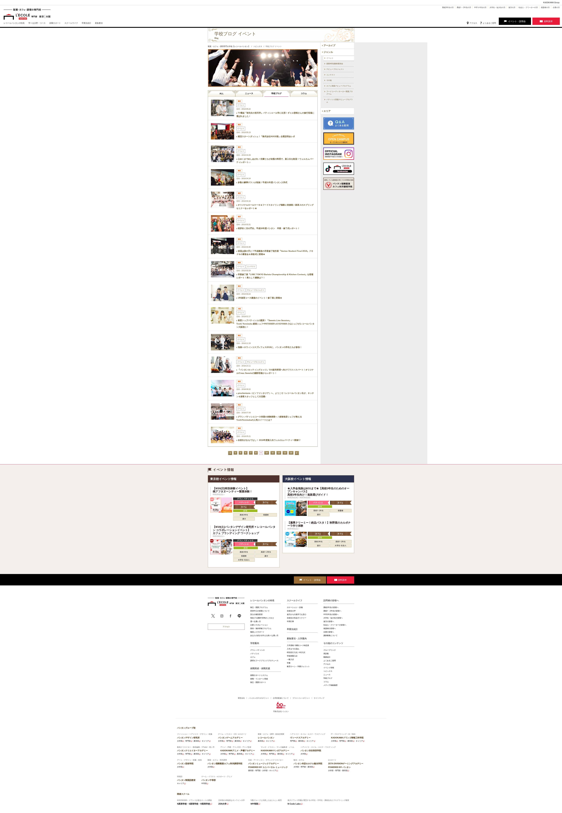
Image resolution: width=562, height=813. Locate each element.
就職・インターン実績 (259, 678)
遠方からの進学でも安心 (296, 614)
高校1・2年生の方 (464, 7)
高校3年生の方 (448, 7)
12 (279, 453)
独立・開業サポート (258, 682)
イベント (329, 58)
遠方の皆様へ (328, 621)
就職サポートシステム (259, 675)
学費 (288, 663)
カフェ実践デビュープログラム (338, 86)
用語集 (326, 653)
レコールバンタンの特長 (262, 600)
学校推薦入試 (292, 656)
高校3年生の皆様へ (331, 607)
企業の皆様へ (328, 632)
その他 (329, 80)
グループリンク (329, 650)
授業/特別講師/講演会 (334, 64)
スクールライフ (294, 600)
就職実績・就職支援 (260, 668)
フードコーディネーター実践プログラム (339, 92)
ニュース (249, 93)
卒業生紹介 (292, 629)
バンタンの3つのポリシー (259, 698)
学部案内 (254, 643)
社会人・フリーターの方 (528, 7)
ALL (222, 93)
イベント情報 (328, 667)
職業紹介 (326, 657)
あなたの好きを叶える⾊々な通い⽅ (264, 635)
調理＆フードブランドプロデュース (264, 660)
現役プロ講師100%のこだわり (262, 618)
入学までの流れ (293, 649)
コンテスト (330, 75)
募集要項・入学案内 (297, 638)
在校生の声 (291, 611)
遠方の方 (511, 7)
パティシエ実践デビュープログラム (339, 100)
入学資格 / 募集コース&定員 (298, 645)
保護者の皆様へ (329, 628)
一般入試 (290, 659)
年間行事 (290, 621)
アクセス (473, 23)
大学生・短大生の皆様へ (333, 618)
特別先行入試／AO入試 (296, 652)
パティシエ (254, 653)
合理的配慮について (281, 698)
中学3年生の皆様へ (331, 614)
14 (291, 453)
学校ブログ (276, 93)
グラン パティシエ (257, 650)
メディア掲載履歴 (330, 685)
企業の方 (556, 7)
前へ (230, 453)
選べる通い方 (255, 621)
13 (285, 453)
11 (273, 453)
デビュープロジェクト (335, 69)
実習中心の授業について (260, 611)
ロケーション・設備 (295, 607)
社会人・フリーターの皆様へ (334, 625)
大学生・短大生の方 (497, 7)
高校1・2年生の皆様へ (332, 611)
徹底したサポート (257, 632)
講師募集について (330, 635)
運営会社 (241, 698)
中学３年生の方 (480, 7)
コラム (304, 93)
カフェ (253, 657)
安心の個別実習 (256, 614)
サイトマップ (319, 698)
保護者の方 (545, 7)
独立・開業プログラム (259, 607)
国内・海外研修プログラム (260, 628)
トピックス (327, 671)
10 (267, 453)
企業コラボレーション (259, 625)
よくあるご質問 (489, 23)
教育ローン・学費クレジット (298, 666)
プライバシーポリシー (301, 698)
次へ (297, 453)
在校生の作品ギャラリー (296, 618)
